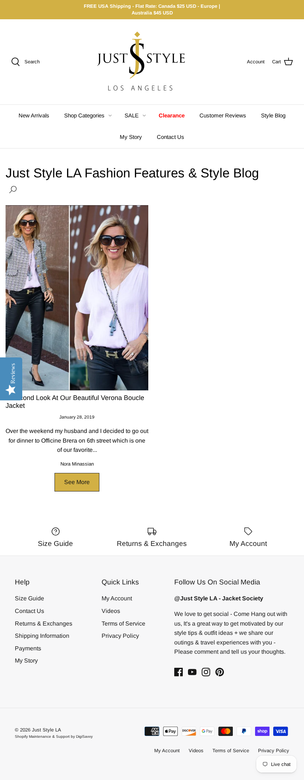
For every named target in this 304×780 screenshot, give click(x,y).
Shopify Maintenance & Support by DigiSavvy (54, 736)
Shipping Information (42, 636)
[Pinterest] (219, 672)
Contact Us (170, 137)
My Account (117, 598)
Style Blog (273, 115)
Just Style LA (46, 730)
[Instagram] (206, 672)
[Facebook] (178, 672)
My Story (131, 137)
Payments (28, 648)
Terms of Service (123, 623)
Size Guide (29, 598)
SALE (132, 115)
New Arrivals (34, 115)
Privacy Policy (120, 636)
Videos (111, 611)
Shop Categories (84, 115)
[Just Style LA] (146, 62)
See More (77, 482)
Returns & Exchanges (43, 623)
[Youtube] (192, 672)
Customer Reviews (222, 115)
